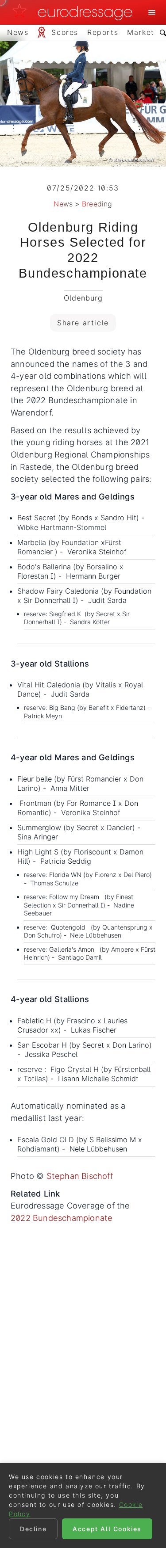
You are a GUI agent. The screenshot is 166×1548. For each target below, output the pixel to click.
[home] (75, 12)
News (63, 203)
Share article (83, 322)
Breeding (97, 203)
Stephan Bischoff (79, 1176)
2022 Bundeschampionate (61, 1218)
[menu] (151, 12)
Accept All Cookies (107, 1529)
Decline (33, 1529)
